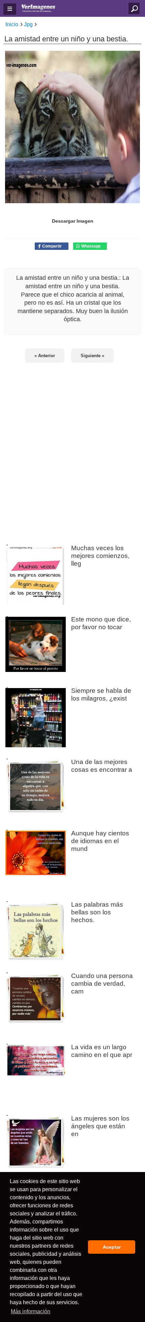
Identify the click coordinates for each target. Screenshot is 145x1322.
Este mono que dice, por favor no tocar (101, 623)
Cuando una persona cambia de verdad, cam (102, 983)
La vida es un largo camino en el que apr (101, 1050)
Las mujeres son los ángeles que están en (100, 1126)
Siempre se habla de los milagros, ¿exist (101, 694)
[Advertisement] (72, 449)
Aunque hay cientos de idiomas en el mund (100, 840)
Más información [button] (30, 1311)
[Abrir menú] (9, 9)
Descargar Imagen (72, 221)
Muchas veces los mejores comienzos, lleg (100, 555)
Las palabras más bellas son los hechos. (97, 912)
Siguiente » (92, 355)
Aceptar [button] (112, 1247)
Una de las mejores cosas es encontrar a (101, 765)
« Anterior (44, 355)
